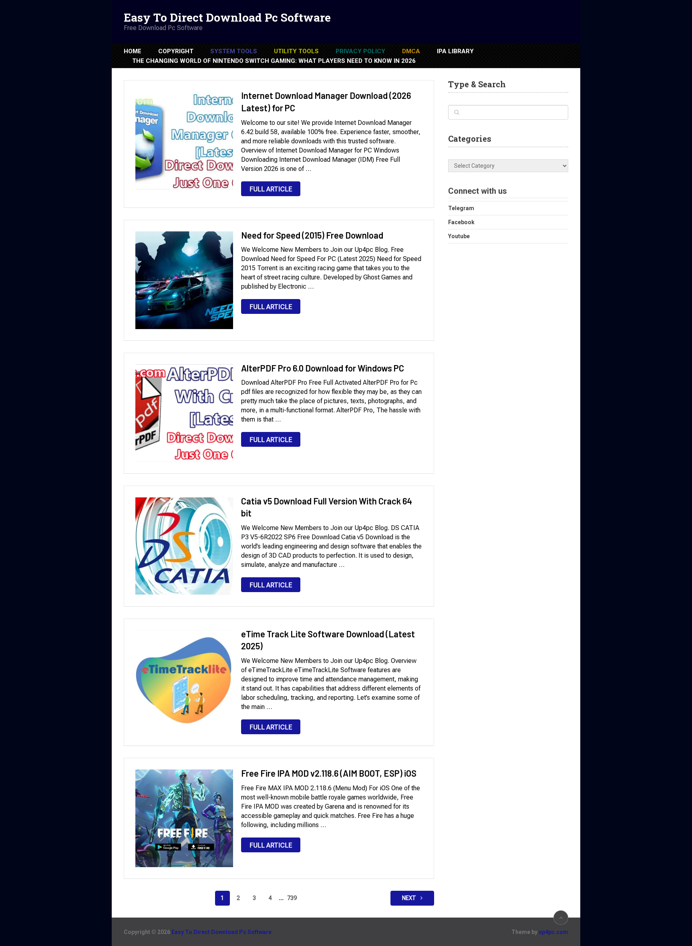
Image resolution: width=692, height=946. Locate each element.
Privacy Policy (360, 51)
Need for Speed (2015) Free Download (312, 235)
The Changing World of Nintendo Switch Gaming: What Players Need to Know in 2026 (274, 60)
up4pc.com (553, 932)
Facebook (461, 222)
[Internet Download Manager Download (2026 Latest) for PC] (184, 140)
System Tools (233, 51)
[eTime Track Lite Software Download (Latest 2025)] (184, 679)
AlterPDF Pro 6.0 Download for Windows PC (322, 368)
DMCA (411, 51)
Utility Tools (296, 51)
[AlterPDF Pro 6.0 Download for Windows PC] (184, 413)
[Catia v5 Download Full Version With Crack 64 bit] (184, 546)
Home (132, 51)
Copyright (175, 51)
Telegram (461, 208)
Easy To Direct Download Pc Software (227, 17)
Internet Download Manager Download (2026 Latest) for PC (326, 101)
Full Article (270, 189)
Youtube (459, 236)
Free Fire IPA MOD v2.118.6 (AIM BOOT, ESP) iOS (328, 773)
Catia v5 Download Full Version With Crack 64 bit (326, 507)
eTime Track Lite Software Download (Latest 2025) (328, 640)
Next (409, 898)
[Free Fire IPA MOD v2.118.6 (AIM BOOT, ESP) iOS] (184, 818)
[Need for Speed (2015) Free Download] (184, 280)
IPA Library (455, 51)
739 (292, 898)
